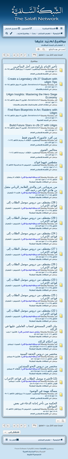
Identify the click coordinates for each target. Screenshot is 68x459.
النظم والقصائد (42, 89)
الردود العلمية (42, 120)
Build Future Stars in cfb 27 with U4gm (33, 125)
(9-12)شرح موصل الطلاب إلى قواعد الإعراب (30, 378)
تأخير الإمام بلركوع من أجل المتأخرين (35, 66)
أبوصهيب (36, 69)
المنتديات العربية (29, 451)
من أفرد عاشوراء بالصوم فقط (39, 137)
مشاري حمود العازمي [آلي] (29, 332)
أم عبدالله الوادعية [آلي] (30, 177)
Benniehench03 (34, 85)
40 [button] (8, 55)
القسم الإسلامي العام (39, 74)
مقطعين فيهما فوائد (45, 162)
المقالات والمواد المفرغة (38, 182)
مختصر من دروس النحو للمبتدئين (37, 366)
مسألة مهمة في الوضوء (43, 390)
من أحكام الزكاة (47, 341)
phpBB (43, 448)
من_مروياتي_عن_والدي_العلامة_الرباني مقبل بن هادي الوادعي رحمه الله (30, 188)
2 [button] (25, 55)
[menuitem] (50, 29)
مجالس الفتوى (48, 149)
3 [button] (21, 55)
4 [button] (17, 55)
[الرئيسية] (35, 13)
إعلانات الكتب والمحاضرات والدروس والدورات (30, 105)
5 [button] (14, 55)
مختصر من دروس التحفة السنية (38, 353)
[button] (34, 55)
